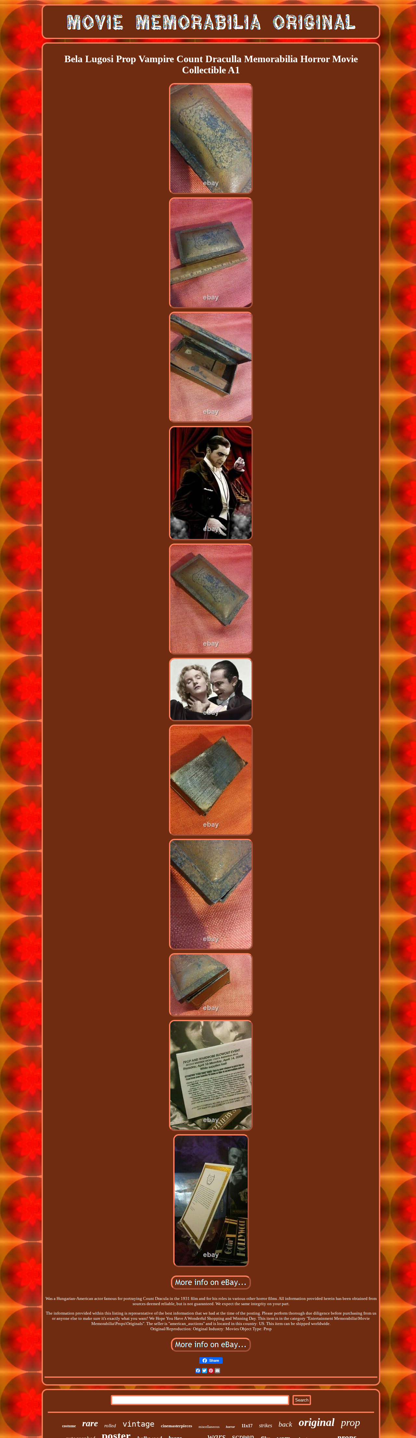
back (285, 1424)
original (316, 1422)
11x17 (247, 1425)
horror (230, 1427)
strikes (265, 1425)
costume (69, 1426)
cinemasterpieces (176, 1425)
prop (350, 1422)
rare (90, 1423)
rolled (110, 1425)
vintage (138, 1424)
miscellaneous (209, 1427)
